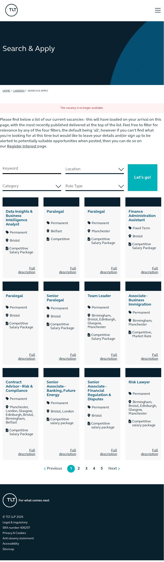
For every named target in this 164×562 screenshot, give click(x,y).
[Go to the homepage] (26, 500)
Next (112, 469)
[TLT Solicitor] (77, 10)
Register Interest (21, 147)
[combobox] (94, 170)
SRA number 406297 (16, 527)
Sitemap (8, 549)
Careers (19, 91)
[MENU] (157, 8)
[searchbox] (94, 169)
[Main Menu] (158, 11)
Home (6, 91)
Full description (26, 270)
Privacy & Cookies (14, 533)
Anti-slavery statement (18, 538)
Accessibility (11, 543)
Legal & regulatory (15, 522)
